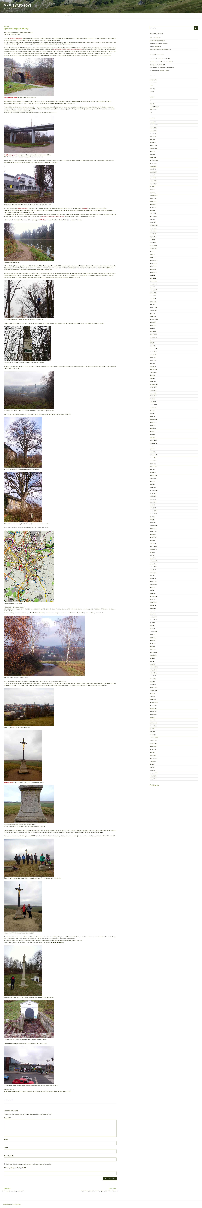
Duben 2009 (153, 711)
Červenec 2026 (154, 125)
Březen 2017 (153, 431)
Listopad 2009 (153, 690)
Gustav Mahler (153, 82)
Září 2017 (152, 413)
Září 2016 (152, 449)
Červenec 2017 (153, 419)
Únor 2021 (152, 304)
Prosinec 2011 (153, 617)
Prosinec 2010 (153, 652)
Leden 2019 (153, 366)
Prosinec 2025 (153, 145)
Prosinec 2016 (153, 440)
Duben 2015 (153, 499)
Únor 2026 (152, 139)
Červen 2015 (153, 493)
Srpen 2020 (153, 316)
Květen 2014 (153, 531)
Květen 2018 (153, 390)
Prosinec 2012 (153, 581)
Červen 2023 (153, 228)
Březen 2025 (153, 172)
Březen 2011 (153, 643)
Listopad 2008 (153, 726)
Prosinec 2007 (153, 758)
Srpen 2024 (153, 192)
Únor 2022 (152, 275)
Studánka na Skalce (57, 942)
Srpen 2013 (153, 558)
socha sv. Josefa (57, 103)
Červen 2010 (153, 670)
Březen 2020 (153, 325)
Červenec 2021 (153, 290)
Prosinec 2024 (153, 181)
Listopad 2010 (153, 655)
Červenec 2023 (154, 225)
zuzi (151, 112)
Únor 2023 (152, 239)
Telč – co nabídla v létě (155, 37)
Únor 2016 (152, 469)
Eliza (151, 101)
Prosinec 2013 (153, 546)
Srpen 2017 (152, 416)
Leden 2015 (153, 508)
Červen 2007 (153, 776)
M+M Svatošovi (17, 5)
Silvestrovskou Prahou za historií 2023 (163, 61)
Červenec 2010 (154, 667)
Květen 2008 (153, 743)
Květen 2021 (153, 295)
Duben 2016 (153, 463)
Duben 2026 (153, 133)
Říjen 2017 (152, 410)
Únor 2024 (152, 210)
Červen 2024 (153, 198)
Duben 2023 (153, 234)
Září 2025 (152, 154)
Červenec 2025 (154, 160)
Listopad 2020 (153, 310)
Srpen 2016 (153, 452)
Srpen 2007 (153, 770)
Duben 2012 (153, 605)
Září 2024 (152, 189)
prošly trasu (23, 42)
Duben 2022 (153, 269)
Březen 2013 (153, 572)
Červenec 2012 (153, 596)
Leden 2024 (153, 213)
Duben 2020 (153, 322)
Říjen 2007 (152, 764)
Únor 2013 (152, 575)
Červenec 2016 (153, 455)
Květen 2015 (153, 496)
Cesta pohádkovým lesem (11, 1091)
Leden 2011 (153, 649)
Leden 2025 (153, 178)
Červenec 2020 (154, 319)
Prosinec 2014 (153, 511)
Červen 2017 (153, 422)
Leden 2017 (153, 437)
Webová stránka (9, 1156)
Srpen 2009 (153, 699)
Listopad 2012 (153, 584)
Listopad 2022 (153, 248)
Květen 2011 (153, 637)
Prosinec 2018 (153, 369)
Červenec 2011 (153, 631)
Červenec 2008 (154, 737)
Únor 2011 (152, 646)
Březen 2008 (153, 749)
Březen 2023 (153, 236)
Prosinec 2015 (153, 475)
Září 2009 (152, 696)
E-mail (6, 1147)
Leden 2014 (153, 543)
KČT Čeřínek (153, 109)
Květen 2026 (153, 130)
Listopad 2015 (153, 478)
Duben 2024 (153, 204)
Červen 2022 (153, 263)
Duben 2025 (153, 169)
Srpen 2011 (152, 628)
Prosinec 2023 (153, 216)
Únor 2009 (152, 717)
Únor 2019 (152, 363)
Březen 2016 (153, 466)
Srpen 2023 (153, 222)
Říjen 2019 (152, 340)
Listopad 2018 (153, 372)
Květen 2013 (153, 566)
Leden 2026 (153, 142)
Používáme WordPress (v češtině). (12, 1204)
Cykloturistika (153, 79)
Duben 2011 (153, 640)
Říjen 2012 (152, 587)
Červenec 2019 (153, 348)
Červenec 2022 (153, 260)
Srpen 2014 (153, 522)
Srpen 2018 (153, 381)
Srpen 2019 (153, 346)
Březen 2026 (153, 136)
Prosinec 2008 (153, 723)
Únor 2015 (152, 505)
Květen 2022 (153, 266)
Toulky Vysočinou (48, 266)
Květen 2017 (153, 425)
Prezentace (153, 88)
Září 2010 (152, 661)
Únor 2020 (152, 328)
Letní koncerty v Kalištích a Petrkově (159, 43)
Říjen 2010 (152, 658)
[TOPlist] (152, 789)
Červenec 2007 (154, 773)
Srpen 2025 (153, 157)
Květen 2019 (153, 354)
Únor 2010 (152, 681)
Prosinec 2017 (153, 404)
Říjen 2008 (152, 729)
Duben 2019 (153, 357)
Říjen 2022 (152, 251)
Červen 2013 (153, 564)
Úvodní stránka (69, 16)
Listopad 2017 (153, 407)
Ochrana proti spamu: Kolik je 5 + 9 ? (15, 1168)
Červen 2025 (153, 163)
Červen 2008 (153, 740)
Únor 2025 (152, 175)
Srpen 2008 (153, 734)
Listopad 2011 (153, 620)
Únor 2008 (152, 752)
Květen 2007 (153, 779)
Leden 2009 (153, 720)
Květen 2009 (153, 708)
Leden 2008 (153, 755)
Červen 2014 (153, 528)
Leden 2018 (153, 401)
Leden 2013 (153, 578)
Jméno (6, 1139)
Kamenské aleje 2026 (155, 46)
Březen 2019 (153, 360)
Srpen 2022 (153, 257)
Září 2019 (152, 343)
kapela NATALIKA (154, 106)
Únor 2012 (152, 611)
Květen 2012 (153, 602)
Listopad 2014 (153, 513)
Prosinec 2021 (153, 281)
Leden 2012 (153, 614)
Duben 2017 (153, 428)
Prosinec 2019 (153, 334)
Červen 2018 (153, 387)
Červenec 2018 (153, 384)
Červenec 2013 (153, 561)
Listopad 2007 (153, 761)
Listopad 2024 (153, 183)
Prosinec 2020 (153, 307)
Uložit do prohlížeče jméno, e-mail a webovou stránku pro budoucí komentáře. (28, 1164)
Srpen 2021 (152, 287)
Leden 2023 (153, 242)
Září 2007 (152, 767)
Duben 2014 (153, 534)
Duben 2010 (153, 676)
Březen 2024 (153, 207)
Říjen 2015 (152, 481)
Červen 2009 (153, 705)
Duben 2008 (153, 746)
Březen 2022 (153, 272)
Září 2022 (152, 254)
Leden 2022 (153, 278)
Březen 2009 (153, 714)
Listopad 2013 (153, 549)
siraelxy (151, 64)
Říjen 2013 (152, 552)
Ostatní (151, 85)
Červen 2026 (153, 128)
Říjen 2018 (152, 375)
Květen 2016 (153, 460)
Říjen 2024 (152, 186)
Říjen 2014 (152, 516)
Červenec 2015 (153, 490)
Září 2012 (152, 590)
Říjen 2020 (152, 313)
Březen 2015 (153, 502)
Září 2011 (152, 625)
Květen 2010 (153, 673)
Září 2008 (152, 731)
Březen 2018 (153, 396)
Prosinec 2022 (153, 245)
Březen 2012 (153, 608)
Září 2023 (152, 219)
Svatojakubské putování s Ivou (157, 40)
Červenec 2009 (154, 702)
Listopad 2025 (153, 148)
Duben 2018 (153, 393)
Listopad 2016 (153, 443)
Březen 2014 (153, 537)
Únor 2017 (152, 434)
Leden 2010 (153, 684)
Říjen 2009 (152, 693)
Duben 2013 (153, 569)
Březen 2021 (153, 301)
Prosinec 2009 (153, 687)
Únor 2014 (152, 540)
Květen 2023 (153, 231)
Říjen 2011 (152, 623)
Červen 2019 (153, 351)
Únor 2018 (152, 399)
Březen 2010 (153, 678)
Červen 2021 (153, 293)
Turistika (9, 1100)
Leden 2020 (153, 331)
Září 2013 (152, 555)
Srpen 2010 (153, 664)
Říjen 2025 (152, 151)
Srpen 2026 (153, 122)
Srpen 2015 (153, 487)
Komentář (7, 1118)
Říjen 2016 (152, 446)
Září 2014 (152, 519)
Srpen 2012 (152, 593)
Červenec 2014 (153, 525)
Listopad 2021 (153, 284)
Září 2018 (152, 378)
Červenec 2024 (154, 195)
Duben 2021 (153, 298)
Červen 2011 (153, 634)
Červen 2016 (153, 458)
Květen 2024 (153, 201)
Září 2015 (152, 484)
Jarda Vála (152, 103)
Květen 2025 (153, 166)
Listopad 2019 (153, 337)
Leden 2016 (153, 472)
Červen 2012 (153, 599)
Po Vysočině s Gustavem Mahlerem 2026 (160, 49)
